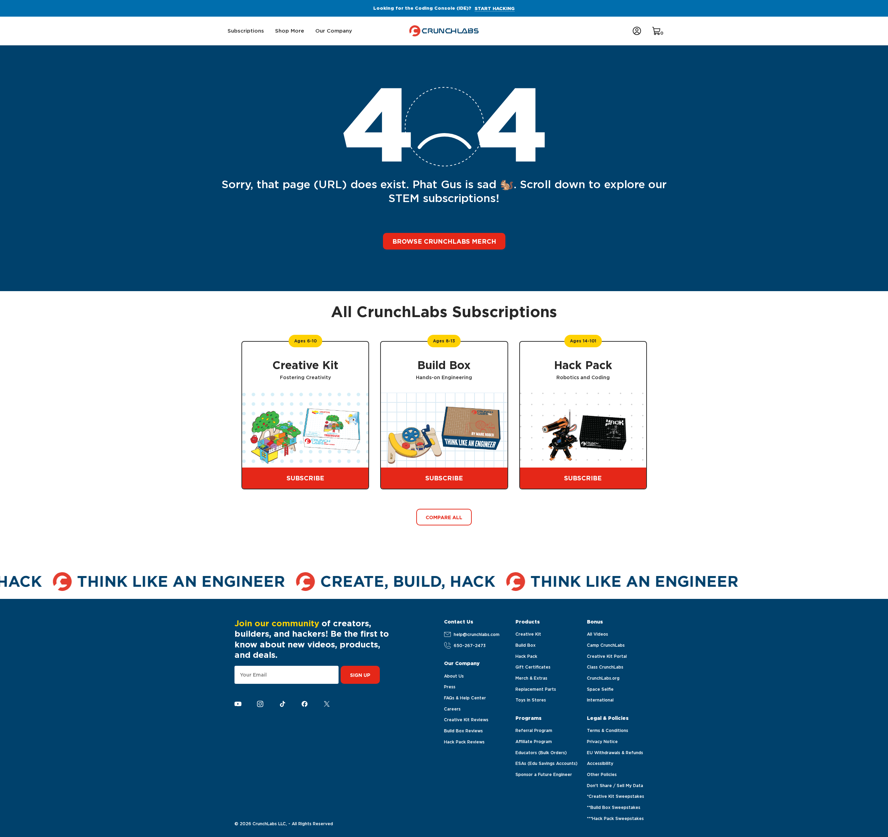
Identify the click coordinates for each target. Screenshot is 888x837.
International (600, 700)
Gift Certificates (532, 667)
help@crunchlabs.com (477, 634)
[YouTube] (237, 704)
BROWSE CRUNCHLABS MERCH (444, 241)
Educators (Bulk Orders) (541, 752)
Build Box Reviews (463, 730)
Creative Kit (528, 634)
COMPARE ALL (444, 517)
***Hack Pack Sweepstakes (615, 818)
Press (449, 686)
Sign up (360, 675)
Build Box (525, 645)
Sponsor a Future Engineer (543, 774)
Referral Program (533, 730)
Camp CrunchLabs (606, 645)
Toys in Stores (530, 700)
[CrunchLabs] (444, 30)
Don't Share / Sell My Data (615, 785)
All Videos (597, 634)
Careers (452, 709)
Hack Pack (526, 656)
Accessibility (600, 763)
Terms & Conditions (607, 730)
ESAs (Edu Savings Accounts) (546, 763)
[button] (246, 31)
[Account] (637, 31)
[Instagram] (260, 704)
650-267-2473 (470, 645)
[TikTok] (282, 703)
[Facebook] (304, 704)
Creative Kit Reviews (466, 719)
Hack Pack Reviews (464, 741)
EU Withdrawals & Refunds (615, 752)
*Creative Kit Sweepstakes (615, 796)
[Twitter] (326, 704)
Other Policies (602, 774)
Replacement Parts (535, 689)
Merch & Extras (531, 678)
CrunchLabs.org (603, 678)
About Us (454, 676)
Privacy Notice (602, 741)
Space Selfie (600, 689)
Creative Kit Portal (607, 656)
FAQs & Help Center (465, 697)
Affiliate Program (533, 741)
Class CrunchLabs (605, 667)
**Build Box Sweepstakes (613, 807)
